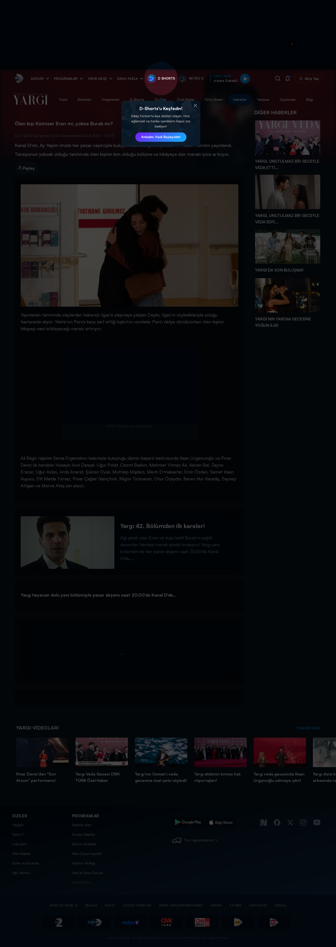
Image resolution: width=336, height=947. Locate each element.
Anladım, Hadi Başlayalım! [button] (161, 137)
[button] (195, 106)
